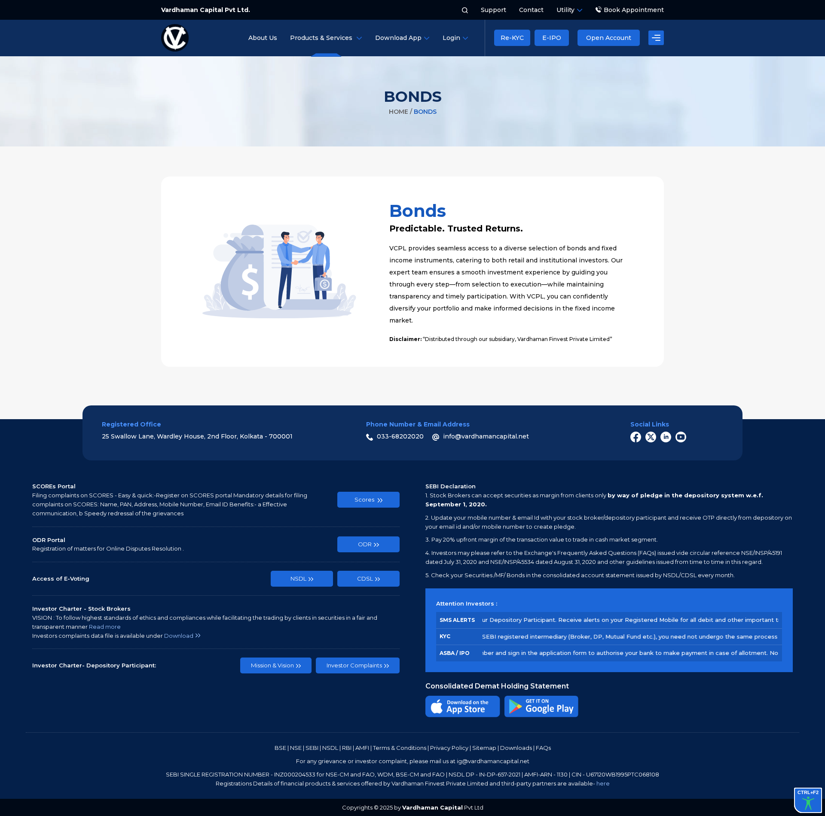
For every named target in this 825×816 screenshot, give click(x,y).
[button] (656, 37)
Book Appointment (634, 10)
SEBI (312, 747)
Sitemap (484, 747)
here (603, 783)
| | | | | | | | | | (413, 747)
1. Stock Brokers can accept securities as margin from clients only (594, 500)
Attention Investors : (466, 603)
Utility (565, 10)
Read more (105, 626)
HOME (399, 112)
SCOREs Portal (54, 486)
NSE (296, 747)
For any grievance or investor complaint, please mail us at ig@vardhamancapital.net (412, 761)
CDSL (365, 578)
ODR (365, 544)
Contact (531, 10)
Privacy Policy (449, 747)
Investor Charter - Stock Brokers (81, 608)
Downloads (516, 747)
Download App (398, 38)
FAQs (543, 747)
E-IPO (551, 38)
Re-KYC (512, 38)
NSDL (298, 578)
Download (178, 635)
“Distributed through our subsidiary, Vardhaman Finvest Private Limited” (500, 339)
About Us (262, 38)
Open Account (608, 38)
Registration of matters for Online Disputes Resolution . (108, 548)
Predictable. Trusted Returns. (456, 217)
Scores (365, 499)
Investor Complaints (354, 665)
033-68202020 (399, 436)
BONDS (413, 96)
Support (493, 10)
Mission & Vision (272, 665)
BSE (280, 747)
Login (451, 38)
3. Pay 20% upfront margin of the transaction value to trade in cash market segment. (541, 539)
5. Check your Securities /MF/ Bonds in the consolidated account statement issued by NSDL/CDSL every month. (580, 575)
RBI (346, 747)
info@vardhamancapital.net (485, 436)
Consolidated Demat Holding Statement (497, 686)
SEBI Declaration (450, 486)
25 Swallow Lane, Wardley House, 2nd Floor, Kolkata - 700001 (197, 436)
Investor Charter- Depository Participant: (94, 665)
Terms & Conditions (399, 747)
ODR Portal (48, 539)
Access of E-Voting (60, 578)
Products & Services (322, 38)
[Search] (465, 10)
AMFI (362, 747)
